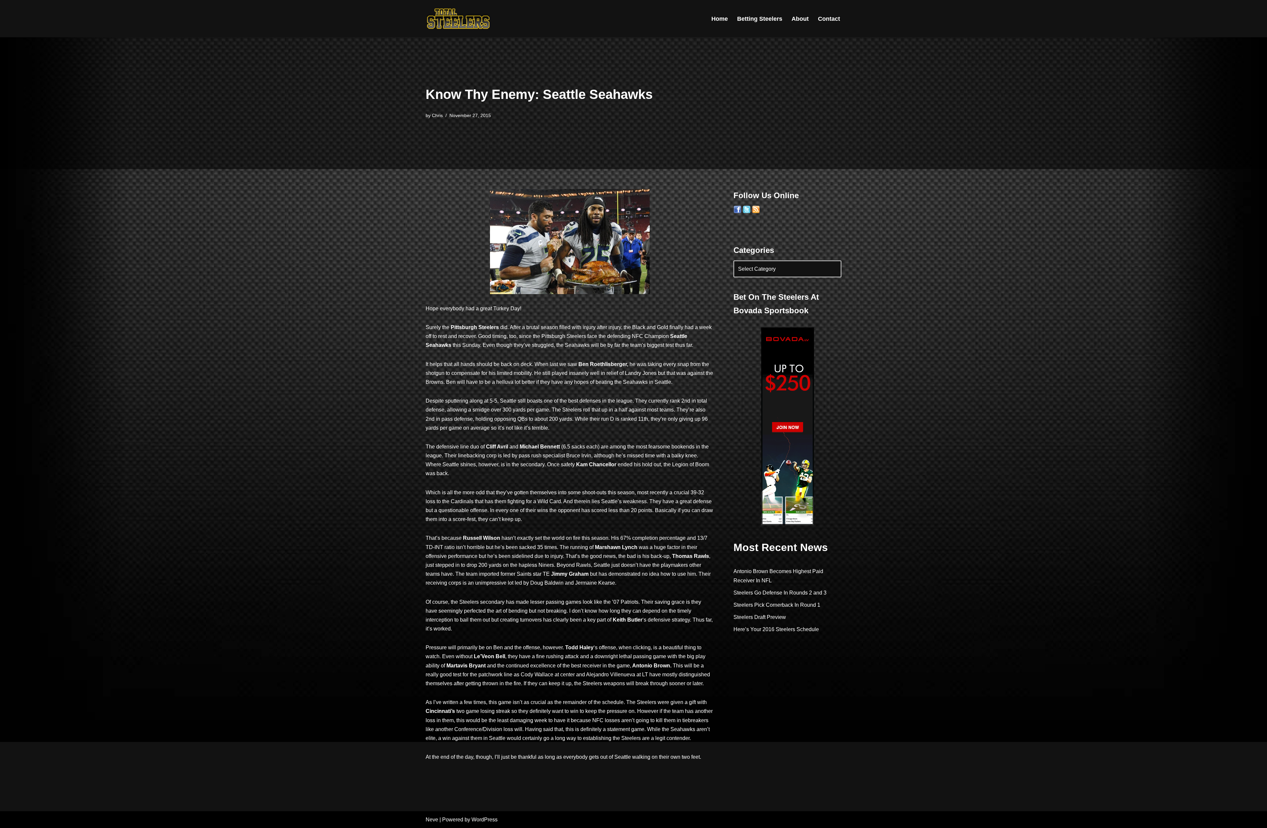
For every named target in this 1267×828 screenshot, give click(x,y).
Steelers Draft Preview (759, 617)
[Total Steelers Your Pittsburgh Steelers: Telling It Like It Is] (459, 18)
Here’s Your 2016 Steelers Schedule (776, 629)
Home (719, 18)
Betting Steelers (759, 18)
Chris (437, 115)
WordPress (484, 819)
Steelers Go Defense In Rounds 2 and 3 (780, 593)
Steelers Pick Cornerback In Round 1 (776, 605)
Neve (432, 819)
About (800, 18)
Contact (829, 18)
